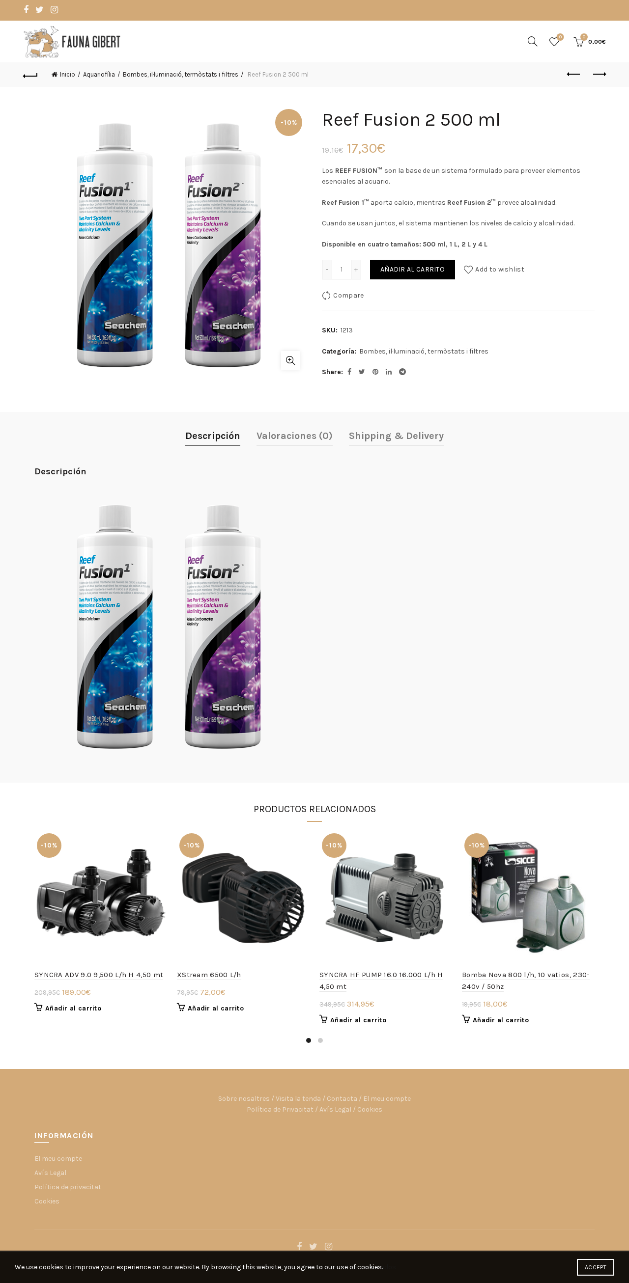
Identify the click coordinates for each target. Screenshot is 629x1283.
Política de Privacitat (280, 1109)
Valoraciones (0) (295, 435)
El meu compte (387, 1098)
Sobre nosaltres (244, 1098)
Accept (595, 1267)
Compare (348, 295)
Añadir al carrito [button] (73, 1008)
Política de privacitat (67, 1187)
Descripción (212, 435)
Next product (598, 74)
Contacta (342, 1098)
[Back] (30, 74)
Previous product (574, 74)
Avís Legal (335, 1109)
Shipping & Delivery (396, 435)
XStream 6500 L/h (209, 974)
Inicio (67, 74)
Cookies (369, 1109)
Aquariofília (99, 74)
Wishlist (560, 37)
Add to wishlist (499, 269)
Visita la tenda (298, 1098)
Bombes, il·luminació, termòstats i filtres (180, 74)
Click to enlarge (290, 360)
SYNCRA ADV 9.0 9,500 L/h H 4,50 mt (98, 974)
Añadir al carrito (412, 269)
